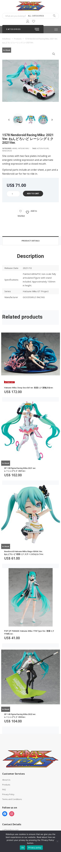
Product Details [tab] (31, 240)
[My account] (28, 22)
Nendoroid (7, 151)
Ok (22, 847)
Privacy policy (34, 847)
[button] (53, 54)
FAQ (4, 789)
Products (6, 784)
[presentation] (9, 119)
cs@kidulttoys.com (10, 829)
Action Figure (43, 148)
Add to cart (33, 193)
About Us (6, 780)
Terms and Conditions (12, 799)
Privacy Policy (8, 794)
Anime (14, 148)
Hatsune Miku (23, 148)
